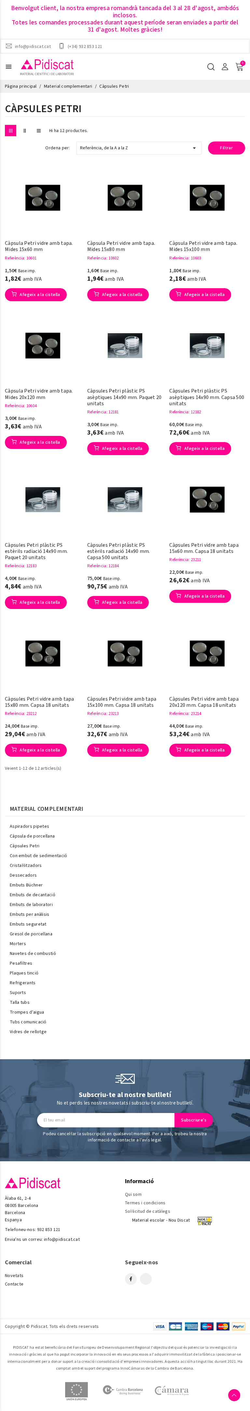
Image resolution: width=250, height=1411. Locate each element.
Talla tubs (20, 1002)
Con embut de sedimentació (38, 856)
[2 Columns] (24, 130)
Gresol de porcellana (31, 934)
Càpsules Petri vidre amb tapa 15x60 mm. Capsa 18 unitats (204, 548)
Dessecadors (23, 875)
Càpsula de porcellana (32, 836)
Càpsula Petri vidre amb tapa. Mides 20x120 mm (39, 394)
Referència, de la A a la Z (139, 148)
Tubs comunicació (28, 1022)
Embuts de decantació (32, 895)
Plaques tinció (24, 973)
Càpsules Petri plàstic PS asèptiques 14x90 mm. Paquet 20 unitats (124, 397)
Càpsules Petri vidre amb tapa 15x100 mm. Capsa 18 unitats (122, 702)
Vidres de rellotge (28, 1032)
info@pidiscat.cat (33, 46)
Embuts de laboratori (31, 904)
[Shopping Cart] (239, 67)
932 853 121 (49, 1229)
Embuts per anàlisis (29, 914)
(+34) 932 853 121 (85, 46)
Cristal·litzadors (26, 865)
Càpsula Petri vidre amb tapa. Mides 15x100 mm (203, 246)
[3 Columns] (10, 130)
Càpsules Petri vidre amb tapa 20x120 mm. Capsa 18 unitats (204, 702)
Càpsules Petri (24, 846)
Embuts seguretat (28, 924)
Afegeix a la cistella (39, 294)
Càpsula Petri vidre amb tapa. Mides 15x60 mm (39, 246)
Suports (18, 992)
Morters (18, 944)
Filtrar (226, 148)
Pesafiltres (21, 963)
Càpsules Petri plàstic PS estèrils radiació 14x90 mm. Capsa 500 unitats (118, 551)
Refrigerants (23, 983)
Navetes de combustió (33, 953)
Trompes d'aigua (27, 1012)
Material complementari (46, 809)
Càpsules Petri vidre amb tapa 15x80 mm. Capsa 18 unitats (39, 702)
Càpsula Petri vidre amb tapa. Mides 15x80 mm (121, 246)
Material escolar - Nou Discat (161, 1220)
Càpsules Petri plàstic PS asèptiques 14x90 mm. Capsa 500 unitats (206, 397)
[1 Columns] (38, 130)
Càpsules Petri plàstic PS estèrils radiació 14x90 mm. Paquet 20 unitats (36, 551)
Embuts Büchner (26, 885)
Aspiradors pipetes (29, 826)
